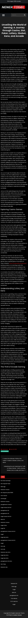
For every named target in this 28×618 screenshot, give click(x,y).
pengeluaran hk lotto (6, 561)
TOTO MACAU (14, 601)
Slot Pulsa (3, 564)
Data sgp (14, 586)
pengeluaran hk (14, 595)
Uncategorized (4, 451)
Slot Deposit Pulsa (5, 483)
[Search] (24, 15)
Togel (14, 589)
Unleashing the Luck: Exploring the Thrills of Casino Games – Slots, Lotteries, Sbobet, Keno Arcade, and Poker (14, 468)
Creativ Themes (17, 615)
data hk (14, 592)
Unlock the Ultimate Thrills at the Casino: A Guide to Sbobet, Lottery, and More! (13, 460)
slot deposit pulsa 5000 (7, 492)
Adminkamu (5, 449)
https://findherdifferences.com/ (18, 263)
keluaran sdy (4, 567)
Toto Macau (14, 598)
